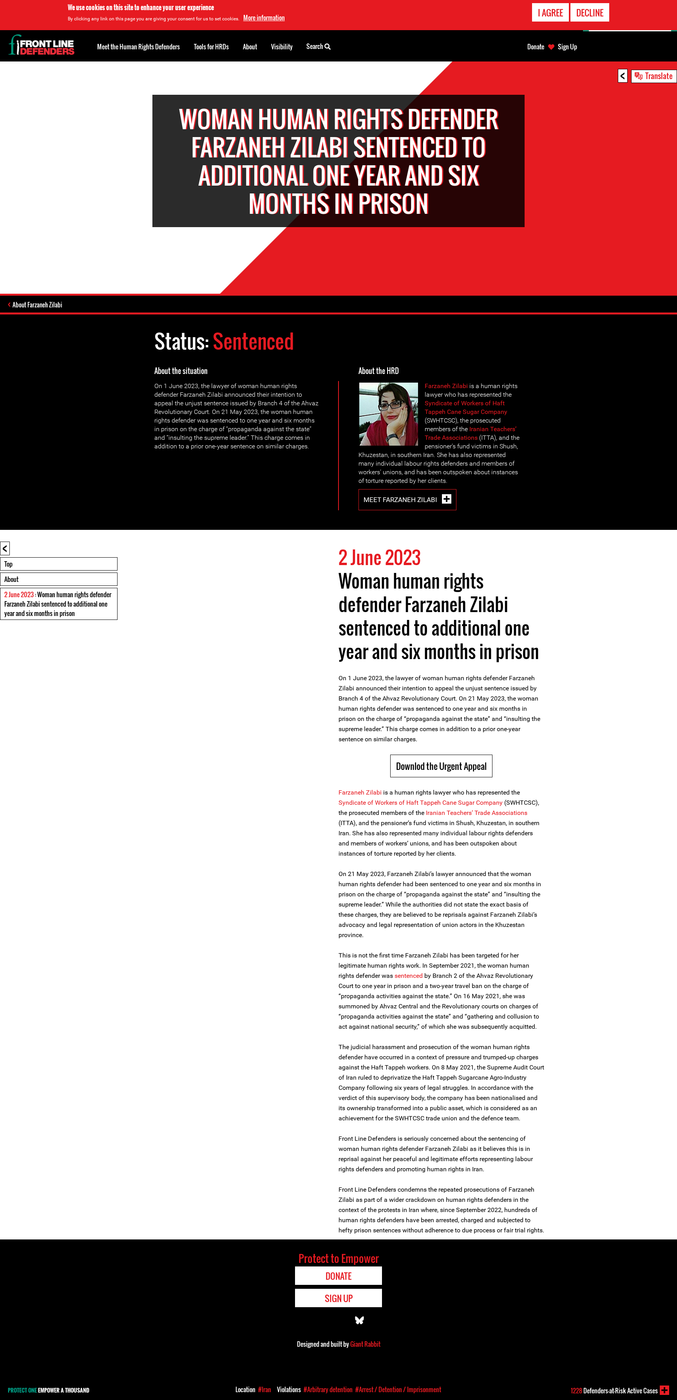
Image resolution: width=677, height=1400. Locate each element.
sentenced (409, 975)
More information (264, 17)
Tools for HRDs (211, 46)
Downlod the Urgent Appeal (441, 766)
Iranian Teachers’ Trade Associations (476, 813)
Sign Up (567, 47)
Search (315, 46)
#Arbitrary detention (328, 1389)
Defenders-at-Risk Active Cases (614, 1390)
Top (8, 564)
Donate (535, 47)
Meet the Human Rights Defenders (138, 46)
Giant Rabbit (365, 1344)
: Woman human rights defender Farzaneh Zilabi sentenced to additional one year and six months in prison (57, 604)
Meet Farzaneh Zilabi (401, 500)
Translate (659, 75)
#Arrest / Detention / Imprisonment (398, 1389)
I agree (550, 12)
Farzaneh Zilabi (446, 386)
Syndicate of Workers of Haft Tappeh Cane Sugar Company (420, 802)
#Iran (264, 1389)
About (11, 579)
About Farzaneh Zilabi (37, 304)
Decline (589, 12)
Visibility (282, 46)
